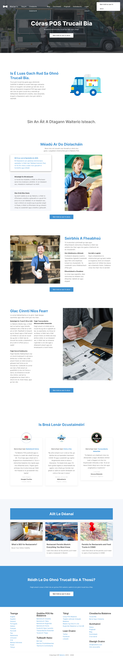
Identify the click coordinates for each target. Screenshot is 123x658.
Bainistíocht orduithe (44, 619)
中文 (11, 640)
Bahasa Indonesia (16, 642)
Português (13, 624)
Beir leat (39, 641)
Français (13, 628)
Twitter (65, 634)
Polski (12, 645)
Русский (13, 631)
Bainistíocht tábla (43, 621)
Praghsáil (67, 6)
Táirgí (23, 6)
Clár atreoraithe (94, 647)
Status (91, 627)
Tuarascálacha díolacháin (45, 630)
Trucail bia (92, 617)
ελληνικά (13, 638)
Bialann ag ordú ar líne (71, 624)
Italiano (12, 626)
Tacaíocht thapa (42, 633)
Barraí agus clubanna (96, 619)
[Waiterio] (5, 6)
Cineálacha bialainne (33, 7)
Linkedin (66, 639)
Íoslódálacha (77, 6)
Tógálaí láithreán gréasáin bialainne (72, 620)
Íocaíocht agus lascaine (45, 628)
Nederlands (14, 635)
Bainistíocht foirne (43, 626)
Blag (48, 6)
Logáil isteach (86, 7)
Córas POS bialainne (70, 617)
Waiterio (14, 6)
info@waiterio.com (95, 645)
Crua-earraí (93, 636)
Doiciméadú (57, 6)
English (12, 617)
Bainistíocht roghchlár (44, 623)
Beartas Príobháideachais (45, 643)
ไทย (11, 633)
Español (13, 619)
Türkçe (12, 647)
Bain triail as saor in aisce (106, 6)
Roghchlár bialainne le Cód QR (73, 626)
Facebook (66, 636)
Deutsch (13, 621)
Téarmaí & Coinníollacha (45, 646)
